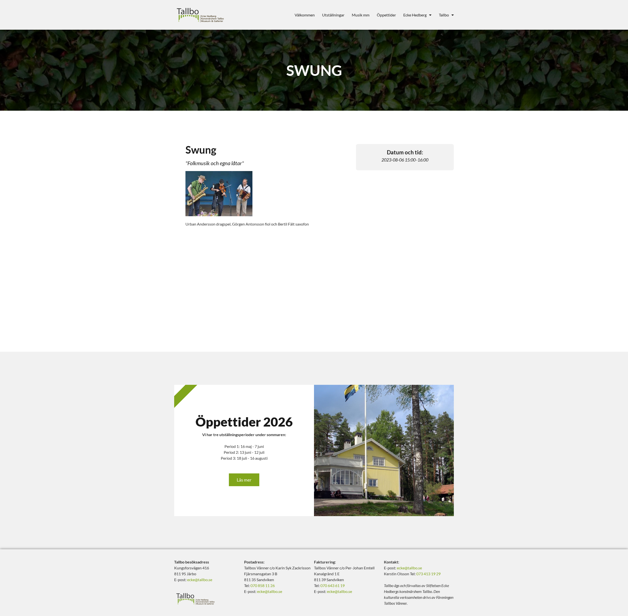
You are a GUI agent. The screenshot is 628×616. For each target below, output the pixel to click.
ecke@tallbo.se (199, 579)
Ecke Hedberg (415, 15)
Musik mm (360, 15)
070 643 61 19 (332, 585)
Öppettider (386, 15)
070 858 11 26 (262, 585)
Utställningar (333, 15)
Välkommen (305, 15)
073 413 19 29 (428, 573)
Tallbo (444, 15)
